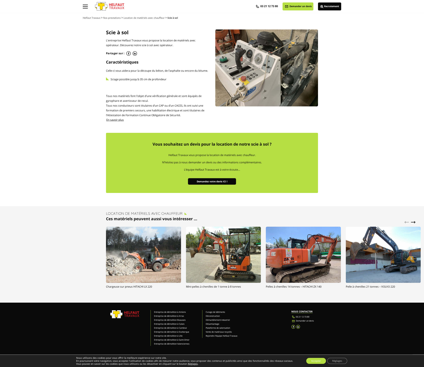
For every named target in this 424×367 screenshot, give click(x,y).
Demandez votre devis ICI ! (212, 181)
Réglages (193, 363)
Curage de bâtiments (215, 312)
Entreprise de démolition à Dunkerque (171, 331)
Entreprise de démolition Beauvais (170, 320)
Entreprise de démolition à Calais (169, 323)
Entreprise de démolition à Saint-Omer (171, 339)
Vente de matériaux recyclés (219, 331)
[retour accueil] (109, 5)
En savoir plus (115, 120)
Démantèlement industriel (218, 320)
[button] (413, 222)
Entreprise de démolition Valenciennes (171, 343)
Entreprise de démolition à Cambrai (170, 327)
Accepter (316, 360)
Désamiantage (212, 323)
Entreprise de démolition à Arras (169, 316)
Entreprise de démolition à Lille (168, 335)
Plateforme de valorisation (218, 327)
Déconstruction (213, 316)
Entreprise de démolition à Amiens (170, 312)
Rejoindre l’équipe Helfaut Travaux (221, 335)
